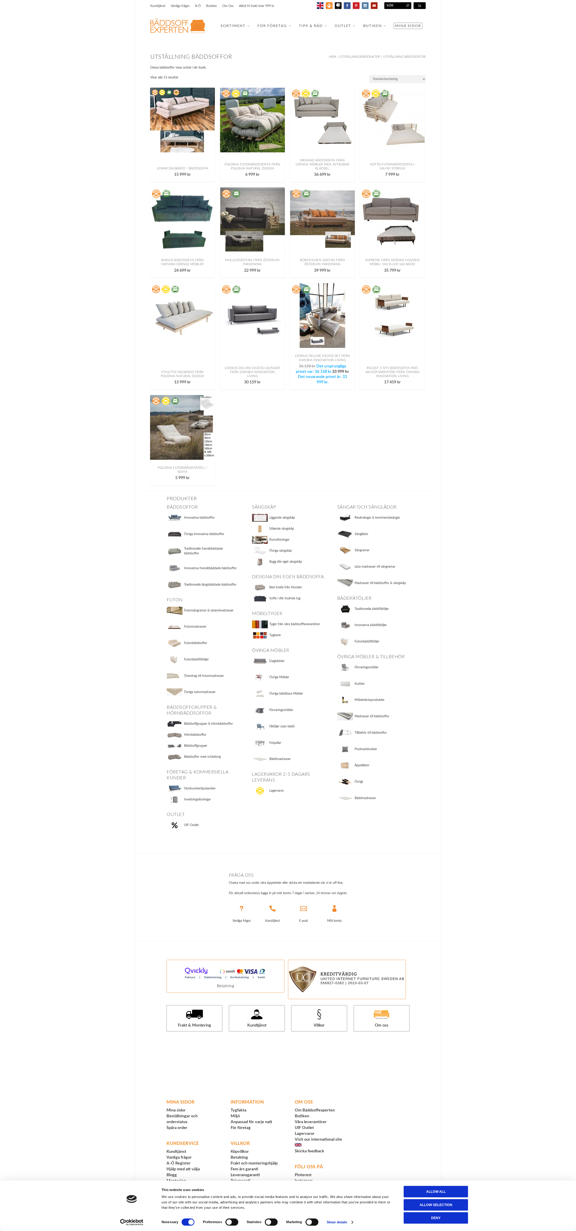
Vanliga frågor (180, 6)
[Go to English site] (320, 8)
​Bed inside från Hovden (285, 587)
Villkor (319, 1025)
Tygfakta (238, 1110)
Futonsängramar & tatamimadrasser (209, 610)
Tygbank (275, 635)
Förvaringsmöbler (281, 710)
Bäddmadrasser (280, 759)
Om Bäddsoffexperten (315, 1110)
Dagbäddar (277, 661)
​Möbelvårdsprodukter (370, 700)
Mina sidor (408, 26)
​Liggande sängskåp (282, 517)
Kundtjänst (157, 6)
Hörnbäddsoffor (195, 734)
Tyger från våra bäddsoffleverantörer (294, 624)
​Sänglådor (361, 534)
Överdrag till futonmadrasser (204, 676)
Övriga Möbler (279, 677)
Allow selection (436, 1205)
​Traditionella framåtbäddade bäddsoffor (203, 551)
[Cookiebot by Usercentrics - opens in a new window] (131, 1222)
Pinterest (303, 1175)
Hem (332, 56)
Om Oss (228, 6)
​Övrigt (359, 781)
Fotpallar (275, 742)
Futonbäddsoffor (195, 643)
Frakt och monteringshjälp (254, 1163)
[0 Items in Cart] (420, 5)
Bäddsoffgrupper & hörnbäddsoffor (208, 723)
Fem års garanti (244, 1169)
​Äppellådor (362, 765)
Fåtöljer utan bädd (282, 726)
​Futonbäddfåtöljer (367, 641)
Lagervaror (276, 790)
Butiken (211, 6)
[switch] (231, 1222)
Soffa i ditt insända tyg (284, 598)
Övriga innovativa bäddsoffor (204, 534)
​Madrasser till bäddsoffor (372, 716)
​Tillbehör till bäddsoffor (371, 732)
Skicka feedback (309, 1151)
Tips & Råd (311, 26)
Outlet (343, 26)
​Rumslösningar (279, 539)
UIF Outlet (191, 825)
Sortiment (232, 26)
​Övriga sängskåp (280, 550)
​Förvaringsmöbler (366, 667)
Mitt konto (334, 920)
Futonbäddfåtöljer (196, 659)
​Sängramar (362, 550)
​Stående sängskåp (281, 528)
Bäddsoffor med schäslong (202, 756)
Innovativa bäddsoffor (199, 517)
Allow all (436, 1191)
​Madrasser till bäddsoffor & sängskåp (380, 583)
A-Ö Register (178, 1163)
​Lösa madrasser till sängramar (375, 566)
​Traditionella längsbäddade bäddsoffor (210, 584)
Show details (337, 1222)
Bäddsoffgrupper (195, 745)
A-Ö (198, 6)
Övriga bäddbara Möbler (286, 693)
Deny (436, 1218)
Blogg (171, 1175)
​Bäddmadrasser (365, 798)
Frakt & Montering (194, 1025)
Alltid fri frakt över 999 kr (256, 6)
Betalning (225, 986)
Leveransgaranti (245, 1175)
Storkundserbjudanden (200, 788)
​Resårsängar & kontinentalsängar (377, 517)
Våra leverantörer (311, 1122)
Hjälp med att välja (183, 1169)
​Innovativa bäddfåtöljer (371, 625)
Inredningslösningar (197, 799)
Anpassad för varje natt (251, 1122)
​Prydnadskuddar (366, 749)
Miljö (235, 1116)
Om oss (381, 1025)
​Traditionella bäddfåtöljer (372, 609)
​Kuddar (360, 683)
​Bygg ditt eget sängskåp (285, 561)
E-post (303, 920)
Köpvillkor (240, 1152)
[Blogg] (329, 8)
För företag (272, 26)
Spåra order (176, 1128)
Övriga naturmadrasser (200, 692)
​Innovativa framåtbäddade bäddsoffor (210, 568)
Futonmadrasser (195, 626)
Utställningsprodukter (359, 56)
